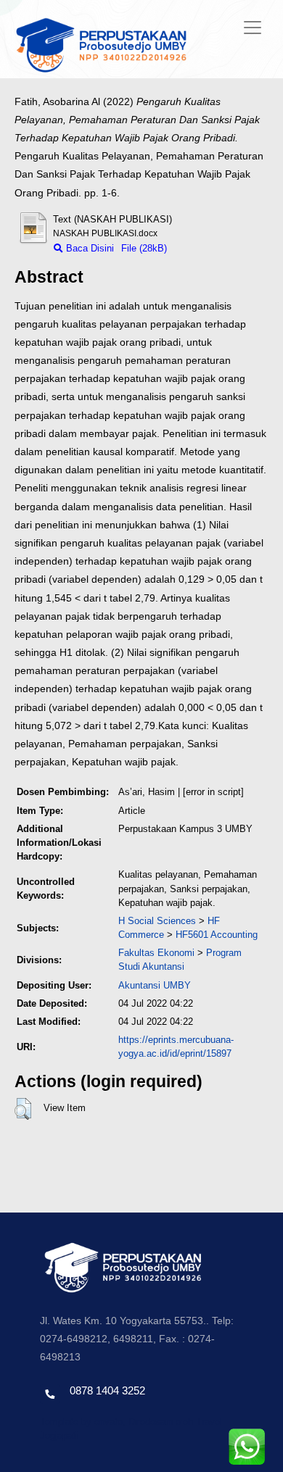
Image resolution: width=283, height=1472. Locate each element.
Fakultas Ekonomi (156, 952)
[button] (23, 1109)
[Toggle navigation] (252, 27)
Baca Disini (88, 248)
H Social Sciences (157, 920)
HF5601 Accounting (217, 934)
